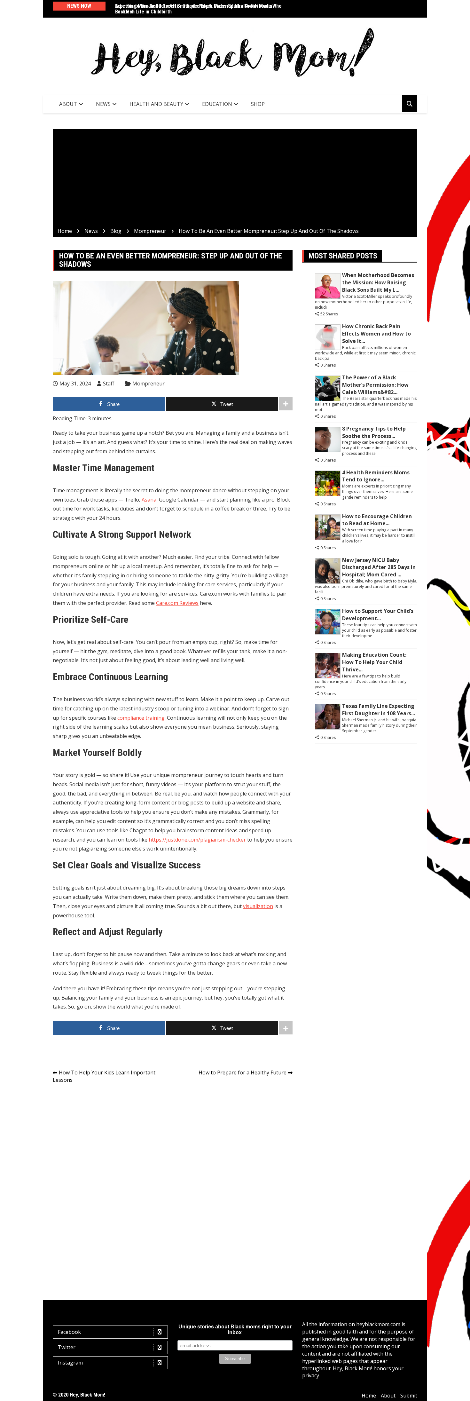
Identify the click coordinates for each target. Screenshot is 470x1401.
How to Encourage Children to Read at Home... (377, 520)
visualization (258, 906)
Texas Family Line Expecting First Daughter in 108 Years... (378, 709)
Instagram (70, 1362)
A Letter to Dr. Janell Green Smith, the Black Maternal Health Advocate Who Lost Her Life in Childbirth (198, 9)
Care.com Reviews (177, 602)
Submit (408, 1395)
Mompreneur (148, 383)
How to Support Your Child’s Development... (377, 614)
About (68, 103)
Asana (149, 499)
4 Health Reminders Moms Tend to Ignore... (376, 476)
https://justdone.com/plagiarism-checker (197, 839)
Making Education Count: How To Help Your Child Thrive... (374, 662)
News (103, 103)
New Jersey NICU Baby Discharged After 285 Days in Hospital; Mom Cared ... (379, 567)
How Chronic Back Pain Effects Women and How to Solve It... (376, 333)
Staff (108, 383)
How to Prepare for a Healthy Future (242, 1072)
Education (217, 103)
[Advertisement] (235, 179)
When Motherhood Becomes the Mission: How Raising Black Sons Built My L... (378, 282)
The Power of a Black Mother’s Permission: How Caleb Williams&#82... (375, 385)
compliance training (141, 717)
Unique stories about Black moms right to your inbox (235, 1329)
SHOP (258, 103)
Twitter (66, 1347)
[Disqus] (172, 1179)
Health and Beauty (156, 103)
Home (369, 1395)
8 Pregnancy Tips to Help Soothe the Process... (374, 432)
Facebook (69, 1331)
